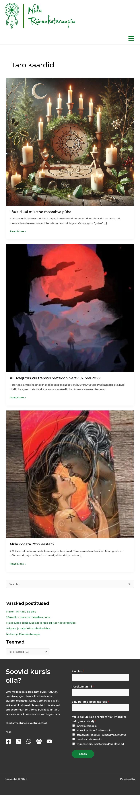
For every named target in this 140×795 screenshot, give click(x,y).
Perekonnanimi (83, 686)
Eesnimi (78, 671)
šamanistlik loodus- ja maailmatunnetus (102, 734)
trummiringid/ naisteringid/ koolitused (100, 743)
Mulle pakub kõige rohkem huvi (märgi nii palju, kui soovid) (99, 719)
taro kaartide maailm (89, 739)
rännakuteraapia (87, 725)
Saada (83, 753)
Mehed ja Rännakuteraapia (23, 634)
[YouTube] (49, 741)
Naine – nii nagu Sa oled (21, 611)
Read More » (18, 231)
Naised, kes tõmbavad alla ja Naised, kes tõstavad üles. (41, 622)
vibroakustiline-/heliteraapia (94, 730)
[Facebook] (8, 741)
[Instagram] (18, 741)
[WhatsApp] (29, 741)
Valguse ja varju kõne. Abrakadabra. (28, 628)
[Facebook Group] (39, 741)
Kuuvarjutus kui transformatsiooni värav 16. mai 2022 (55, 378)
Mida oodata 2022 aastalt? (32, 544)
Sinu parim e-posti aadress (90, 701)
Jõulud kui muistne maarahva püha (40, 212)
